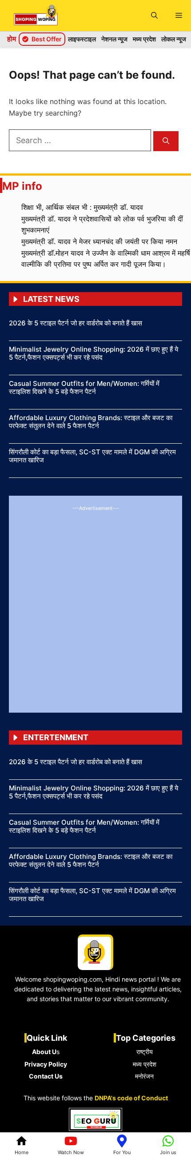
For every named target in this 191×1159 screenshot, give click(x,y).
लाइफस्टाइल (82, 39)
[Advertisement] (95, 608)
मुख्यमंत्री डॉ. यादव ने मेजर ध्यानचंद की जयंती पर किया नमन (99, 241)
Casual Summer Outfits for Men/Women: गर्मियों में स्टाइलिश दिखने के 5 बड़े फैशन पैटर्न (84, 387)
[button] (154, 15)
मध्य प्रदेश (144, 39)
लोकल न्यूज (173, 39)
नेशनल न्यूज (114, 39)
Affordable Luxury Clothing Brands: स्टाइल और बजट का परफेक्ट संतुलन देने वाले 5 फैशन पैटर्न (90, 421)
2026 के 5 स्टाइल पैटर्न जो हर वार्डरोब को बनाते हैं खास (75, 323)
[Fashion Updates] (35, 15)
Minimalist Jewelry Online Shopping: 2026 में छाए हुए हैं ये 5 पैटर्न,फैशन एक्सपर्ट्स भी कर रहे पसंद (93, 353)
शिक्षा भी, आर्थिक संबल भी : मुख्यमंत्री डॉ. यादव (82, 207)
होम (11, 38)
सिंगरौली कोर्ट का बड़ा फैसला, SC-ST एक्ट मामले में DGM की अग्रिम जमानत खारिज (92, 456)
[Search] (166, 141)
